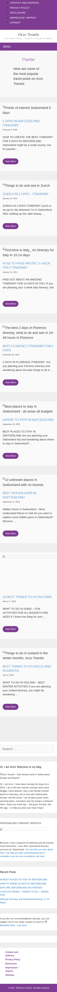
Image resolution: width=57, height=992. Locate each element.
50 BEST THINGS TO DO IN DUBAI (27, 597)
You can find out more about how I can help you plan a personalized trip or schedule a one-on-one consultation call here (26, 853)
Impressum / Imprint (23, 17)
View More (10, 161)
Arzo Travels (28, 34)
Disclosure (17, 12)
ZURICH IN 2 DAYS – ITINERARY (26, 194)
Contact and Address (24, 2)
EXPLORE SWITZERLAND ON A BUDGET (21, 887)
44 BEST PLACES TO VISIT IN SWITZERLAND (23, 879)
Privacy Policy (20, 7)
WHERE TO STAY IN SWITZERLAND (28, 420)
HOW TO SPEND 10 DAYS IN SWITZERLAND (23, 883)
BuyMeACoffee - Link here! (13, 925)
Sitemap (15, 22)
